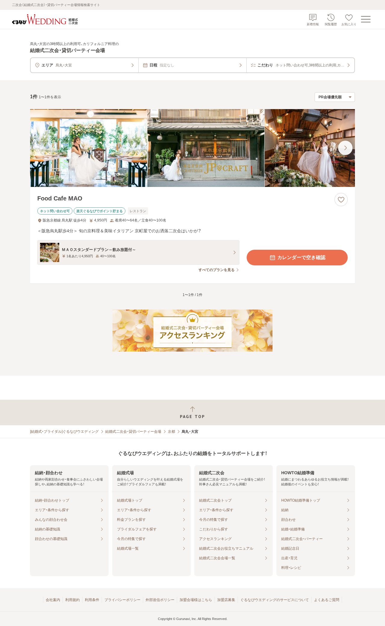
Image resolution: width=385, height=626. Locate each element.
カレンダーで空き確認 (301, 257)
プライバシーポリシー (122, 600)
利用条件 (92, 600)
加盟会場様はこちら (196, 600)
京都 (171, 431)
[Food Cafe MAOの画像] (192, 148)
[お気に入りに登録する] (341, 199)
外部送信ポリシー (160, 600)
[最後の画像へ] (345, 148)
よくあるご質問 (326, 600)
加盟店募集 (226, 600)
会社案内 (53, 600)
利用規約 (72, 600)
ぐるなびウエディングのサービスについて (274, 600)
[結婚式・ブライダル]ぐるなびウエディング (64, 431)
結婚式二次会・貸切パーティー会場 (133, 431)
